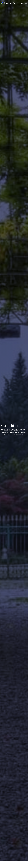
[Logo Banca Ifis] (8, 3)
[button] (22, 3)
